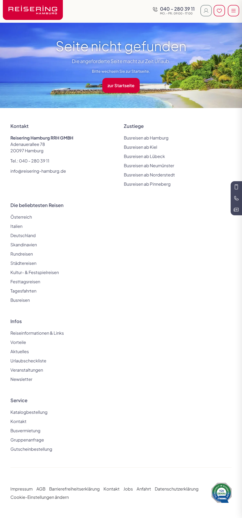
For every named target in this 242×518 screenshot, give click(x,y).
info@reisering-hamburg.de (38, 171)
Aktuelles (19, 351)
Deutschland (23, 235)
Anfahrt (144, 488)
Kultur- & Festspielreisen (34, 272)
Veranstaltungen (26, 370)
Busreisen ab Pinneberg (147, 184)
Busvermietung (25, 430)
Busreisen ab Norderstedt (149, 174)
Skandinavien (23, 244)
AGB (40, 488)
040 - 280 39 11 (34, 160)
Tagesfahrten (23, 290)
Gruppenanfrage (27, 439)
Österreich (21, 217)
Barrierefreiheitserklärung (74, 488)
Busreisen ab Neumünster (149, 165)
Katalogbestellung (29, 412)
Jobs (128, 488)
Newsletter (21, 379)
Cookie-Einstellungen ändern (39, 497)
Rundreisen (21, 254)
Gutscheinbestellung (31, 449)
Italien (16, 226)
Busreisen (20, 300)
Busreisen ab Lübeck (144, 156)
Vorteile (18, 342)
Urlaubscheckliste (28, 360)
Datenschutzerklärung (177, 488)
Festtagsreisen (25, 281)
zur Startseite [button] (121, 85)
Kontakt (18, 421)
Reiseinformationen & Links (37, 333)
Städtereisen (23, 263)
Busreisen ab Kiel (140, 147)
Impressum (21, 488)
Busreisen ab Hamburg (146, 137)
